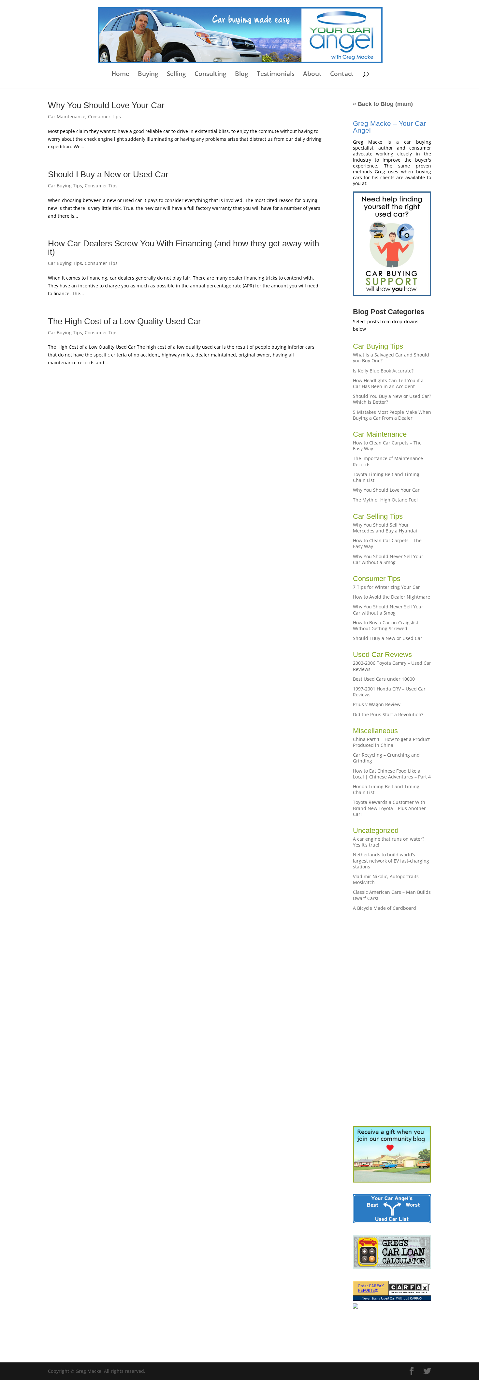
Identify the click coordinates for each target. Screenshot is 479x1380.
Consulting (210, 74)
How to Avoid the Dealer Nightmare (391, 597)
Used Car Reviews (382, 654)
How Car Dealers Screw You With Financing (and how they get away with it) (183, 248)
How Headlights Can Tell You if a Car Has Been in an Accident (388, 383)
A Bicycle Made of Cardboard (384, 908)
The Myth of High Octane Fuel (385, 500)
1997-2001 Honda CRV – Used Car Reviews (389, 692)
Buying (148, 74)
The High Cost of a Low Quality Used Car (124, 321)
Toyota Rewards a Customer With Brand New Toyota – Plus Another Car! (389, 808)
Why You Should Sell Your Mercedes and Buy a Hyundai (385, 528)
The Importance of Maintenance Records (388, 461)
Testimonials (276, 74)
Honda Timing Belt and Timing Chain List (386, 789)
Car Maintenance (66, 116)
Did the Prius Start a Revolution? (388, 714)
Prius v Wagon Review (376, 704)
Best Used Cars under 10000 (384, 679)
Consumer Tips (104, 116)
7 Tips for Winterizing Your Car (386, 587)
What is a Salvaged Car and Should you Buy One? (391, 358)
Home (120, 74)
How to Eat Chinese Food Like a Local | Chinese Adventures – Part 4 (392, 774)
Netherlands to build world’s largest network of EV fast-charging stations (391, 860)
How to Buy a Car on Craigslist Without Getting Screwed (385, 625)
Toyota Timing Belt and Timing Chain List (386, 477)
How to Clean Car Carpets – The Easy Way (387, 446)
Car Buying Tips (65, 185)
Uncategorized (376, 830)
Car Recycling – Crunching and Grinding (386, 758)
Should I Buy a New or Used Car (108, 174)
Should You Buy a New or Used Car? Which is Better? (392, 399)
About (312, 74)
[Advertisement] (392, 1018)
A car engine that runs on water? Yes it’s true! (388, 842)
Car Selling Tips (378, 516)
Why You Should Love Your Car (106, 105)
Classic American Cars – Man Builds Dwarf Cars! (392, 895)
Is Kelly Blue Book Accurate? (383, 371)
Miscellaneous (375, 731)
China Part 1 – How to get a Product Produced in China (391, 742)
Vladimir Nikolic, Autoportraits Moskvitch (386, 879)
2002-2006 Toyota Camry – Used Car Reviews (392, 666)
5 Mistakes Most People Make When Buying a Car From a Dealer (392, 415)
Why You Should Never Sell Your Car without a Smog (388, 559)
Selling (176, 74)
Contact (342, 74)
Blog (241, 74)
